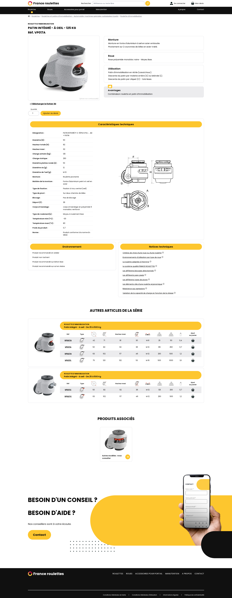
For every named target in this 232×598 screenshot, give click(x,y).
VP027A (68, 354)
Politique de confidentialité (194, 595)
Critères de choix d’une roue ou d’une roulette (142, 253)
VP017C (68, 390)
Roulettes (32, 9)
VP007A (68, 340)
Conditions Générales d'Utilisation (144, 595)
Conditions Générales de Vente (114, 595)
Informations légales (170, 595)
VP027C (68, 396)
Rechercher (86, 3)
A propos (181, 9)
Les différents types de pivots (135, 280)
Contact (200, 9)
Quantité (34, 109)
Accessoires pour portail (74, 9)
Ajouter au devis (50, 113)
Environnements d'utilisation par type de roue (142, 257)
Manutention (101, 9)
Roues (50, 9)
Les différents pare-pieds (133, 275)
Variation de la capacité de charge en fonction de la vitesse (148, 293)
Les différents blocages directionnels (138, 271)
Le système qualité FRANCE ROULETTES (139, 266)
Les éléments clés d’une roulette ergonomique (142, 284)
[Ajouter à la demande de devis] (193, 340)
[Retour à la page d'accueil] (29, 16)
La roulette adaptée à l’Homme (136, 262)
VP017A (68, 347)
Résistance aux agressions (134, 288)
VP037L (68, 360)
